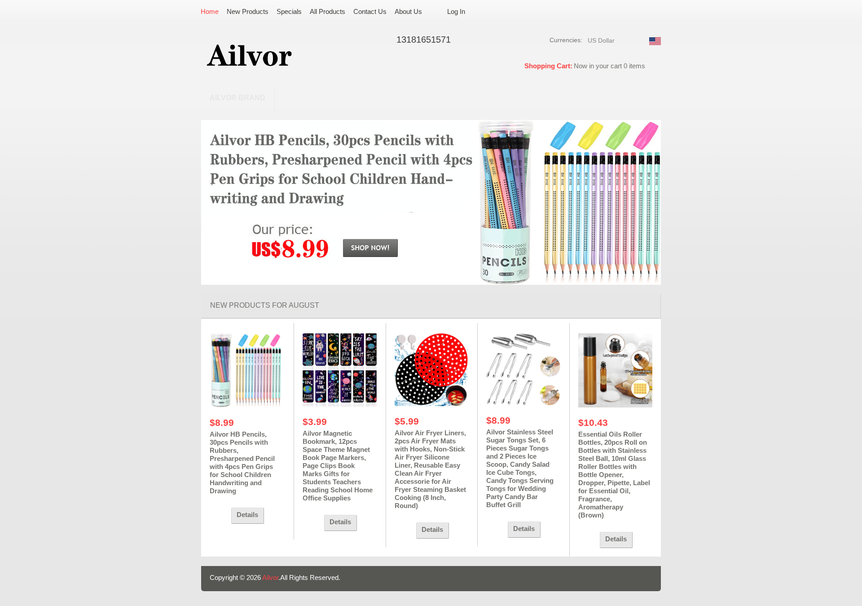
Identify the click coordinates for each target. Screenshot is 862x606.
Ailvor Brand (237, 98)
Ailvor (270, 577)
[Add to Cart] (218, 516)
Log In (456, 11)
